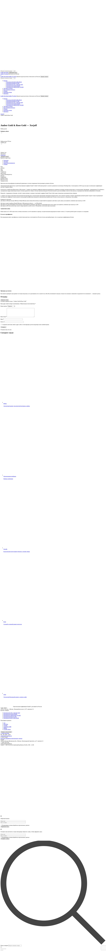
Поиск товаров (4, 945)
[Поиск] (1, 947)
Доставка (5, 161)
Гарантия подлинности (9, 163)
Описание (5, 160)
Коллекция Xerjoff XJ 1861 (12, 83)
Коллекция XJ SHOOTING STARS (15, 87)
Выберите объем (4, 156)
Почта (2, 321)
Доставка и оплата (8, 88)
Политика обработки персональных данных (11, 738)
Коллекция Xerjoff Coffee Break (14, 82)
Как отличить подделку (9, 89)
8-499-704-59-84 (4, 72)
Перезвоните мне (13, 72)
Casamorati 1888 (7, 726)
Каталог (5, 80)
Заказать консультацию (6, 731)
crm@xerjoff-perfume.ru (6, 735)
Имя (2, 319)
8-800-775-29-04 (4, 74)
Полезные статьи (7, 92)
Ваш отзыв (4, 316)
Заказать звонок (44, 76)
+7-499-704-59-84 (5, 733)
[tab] (54, 160)
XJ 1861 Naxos (7, 729)
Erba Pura (5, 724)
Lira (4, 723)
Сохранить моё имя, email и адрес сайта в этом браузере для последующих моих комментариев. (25, 324)
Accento (5, 725)
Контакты (5, 93)
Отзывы (5, 91)
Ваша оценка (4, 306)
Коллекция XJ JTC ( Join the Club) (14, 84)
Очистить (3, 155)
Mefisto (5, 728)
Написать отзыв (4, 299)
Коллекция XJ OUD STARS (13, 85)
